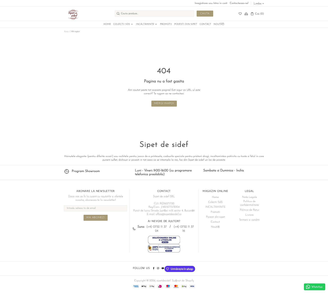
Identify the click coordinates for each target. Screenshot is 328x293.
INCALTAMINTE (215, 207)
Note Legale (249, 197)
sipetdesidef (72, 13)
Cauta (205, 13)
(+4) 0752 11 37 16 (184, 229)
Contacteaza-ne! (239, 3)
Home (215, 197)
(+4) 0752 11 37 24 (156, 229)
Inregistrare (201, 3)
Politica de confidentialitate (249, 203)
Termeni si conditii (249, 220)
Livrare (249, 215)
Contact (215, 222)
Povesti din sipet (215, 217)
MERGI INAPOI (164, 103)
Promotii (215, 212)
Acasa (66, 31)
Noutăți (215, 227)
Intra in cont (220, 3)
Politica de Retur (249, 210)
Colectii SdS (215, 202)
